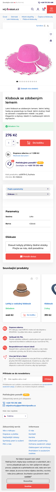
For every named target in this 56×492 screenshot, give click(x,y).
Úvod (5, 17)
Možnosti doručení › (21, 156)
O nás (31, 430)
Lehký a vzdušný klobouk (18, 303)
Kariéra (32, 437)
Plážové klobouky (30, 19)
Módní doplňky (28, 17)
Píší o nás (7, 444)
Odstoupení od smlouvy (39, 447)
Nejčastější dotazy (11, 437)
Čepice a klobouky (45, 17)
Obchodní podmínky (38, 441)
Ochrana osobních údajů (40, 444)
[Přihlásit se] (38, 9)
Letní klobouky (13, 19)
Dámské (14, 17)
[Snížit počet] (13, 144)
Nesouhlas (28, 481)
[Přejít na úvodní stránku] (11, 9)
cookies (27, 476)
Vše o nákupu (9, 430)
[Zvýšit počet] (13, 141)
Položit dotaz (29, 256)
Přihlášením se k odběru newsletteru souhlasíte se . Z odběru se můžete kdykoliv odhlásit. (27, 386)
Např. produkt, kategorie (20, 22)
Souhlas (28, 486)
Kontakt (32, 434)
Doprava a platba (10, 434)
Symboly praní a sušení (13, 441)
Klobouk (48, 303)
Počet (9, 143)
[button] (32, 9)
